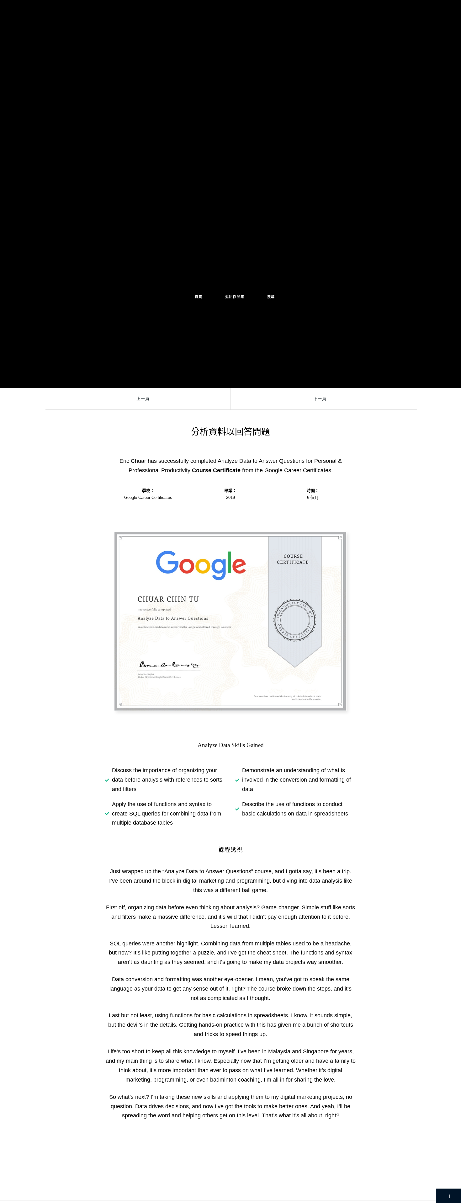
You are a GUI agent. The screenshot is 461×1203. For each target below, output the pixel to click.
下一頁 (319, 398)
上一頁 (143, 398)
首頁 (199, 297)
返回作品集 (235, 297)
